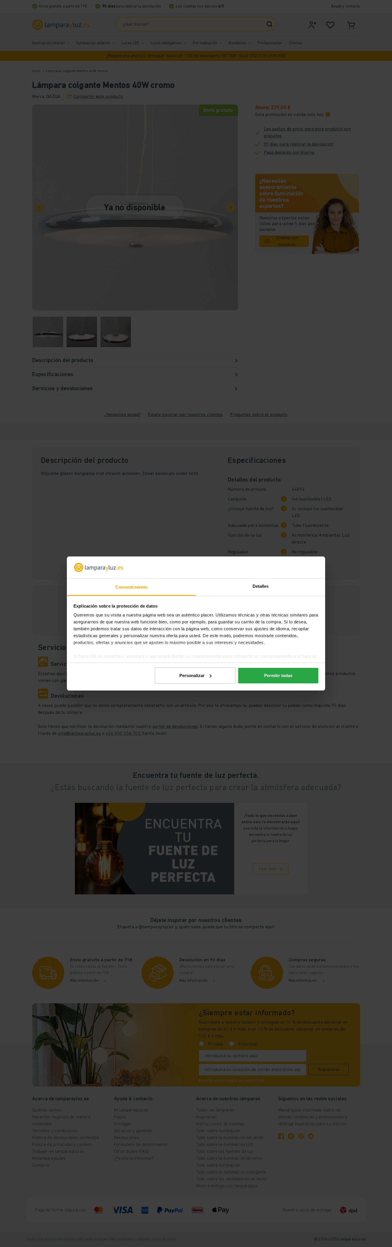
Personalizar (192, 675)
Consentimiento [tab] (131, 587)
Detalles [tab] (261, 586)
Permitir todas (278, 675)
